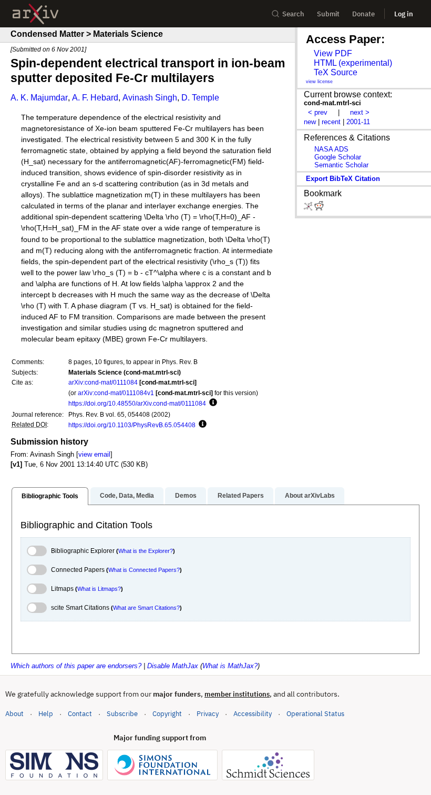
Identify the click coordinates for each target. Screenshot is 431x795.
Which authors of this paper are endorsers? (76, 666)
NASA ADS (331, 149)
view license (319, 81)
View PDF (333, 53)
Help (45, 713)
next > (360, 112)
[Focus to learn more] (211, 403)
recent (331, 122)
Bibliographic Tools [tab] (50, 496)
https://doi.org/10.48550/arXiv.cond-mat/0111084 (137, 403)
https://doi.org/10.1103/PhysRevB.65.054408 (132, 424)
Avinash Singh (149, 97)
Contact (80, 713)
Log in (403, 13)
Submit (328, 13)
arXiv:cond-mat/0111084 (103, 382)
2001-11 (358, 122)
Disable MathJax (172, 666)
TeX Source (335, 72)
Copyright (167, 713)
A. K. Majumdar (39, 97)
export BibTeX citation (343, 179)
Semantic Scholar (341, 165)
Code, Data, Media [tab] (127, 495)
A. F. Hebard (95, 97)
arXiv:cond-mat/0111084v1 (116, 392)
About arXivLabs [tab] (310, 495)
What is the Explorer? (145, 551)
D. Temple (200, 97)
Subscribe (122, 713)
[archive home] (35, 14)
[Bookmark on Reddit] (319, 208)
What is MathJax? (230, 666)
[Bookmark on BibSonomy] (309, 208)
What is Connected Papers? (144, 570)
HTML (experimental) (353, 62)
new (310, 122)
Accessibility (252, 713)
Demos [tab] (186, 495)
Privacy (208, 713)
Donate (363, 13)
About (14, 713)
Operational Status (315, 713)
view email (94, 454)
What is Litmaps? (99, 589)
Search (293, 13)
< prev (317, 112)
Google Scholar (337, 157)
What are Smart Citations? (146, 608)
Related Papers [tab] (241, 495)
